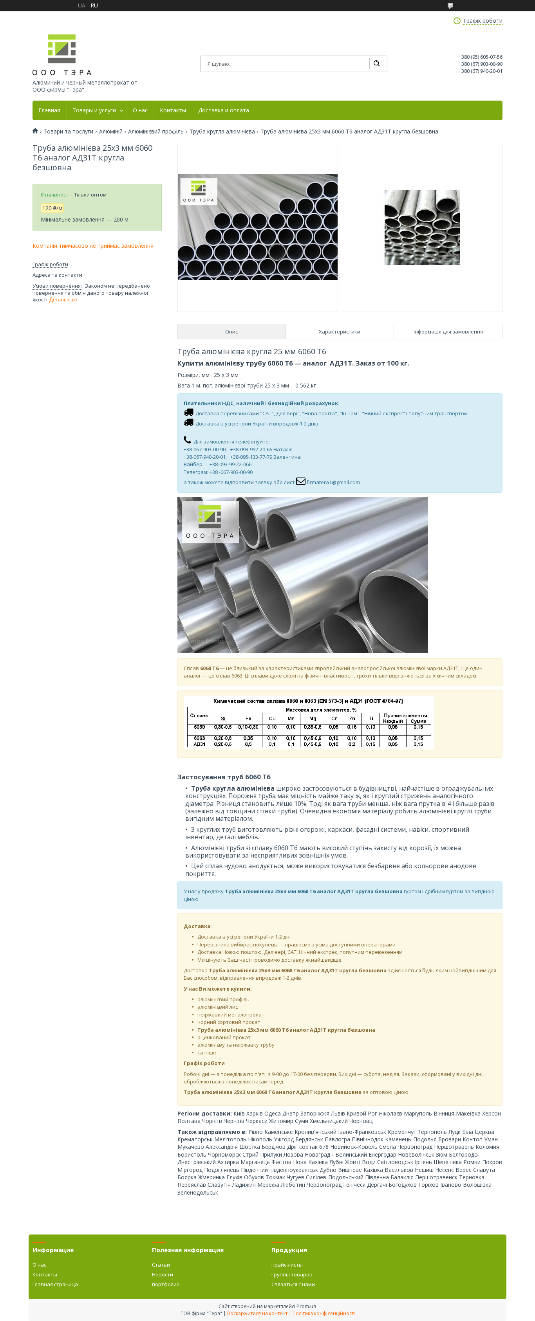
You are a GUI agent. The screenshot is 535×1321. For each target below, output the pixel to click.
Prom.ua (306, 1306)
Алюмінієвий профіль (156, 131)
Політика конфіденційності (324, 1313)
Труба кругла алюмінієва (222, 131)
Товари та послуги (68, 131)
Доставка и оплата (223, 110)
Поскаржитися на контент (257, 1313)
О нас (140, 110)
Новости (162, 1274)
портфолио (166, 1284)
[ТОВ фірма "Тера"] (62, 54)
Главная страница (55, 1284)
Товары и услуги (94, 110)
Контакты (173, 110)
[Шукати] (376, 63)
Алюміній (111, 131)
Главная (49, 110)
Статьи (161, 1264)
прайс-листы (287, 1264)
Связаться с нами (293, 1284)
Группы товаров (292, 1274)
